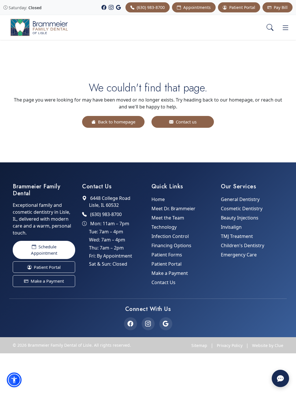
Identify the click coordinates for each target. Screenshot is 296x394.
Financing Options (171, 245)
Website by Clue (267, 345)
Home (158, 199)
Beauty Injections (239, 218)
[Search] (270, 27)
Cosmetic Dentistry (241, 208)
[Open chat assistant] (280, 378)
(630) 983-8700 (150, 7)
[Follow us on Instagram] (148, 323)
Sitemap (199, 345)
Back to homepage (116, 122)
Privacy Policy (230, 345)
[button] (14, 380)
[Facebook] (103, 7)
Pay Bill (280, 7)
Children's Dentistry (242, 245)
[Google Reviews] (118, 7)
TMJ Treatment (237, 236)
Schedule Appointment (44, 250)
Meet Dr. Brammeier (173, 208)
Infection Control (170, 236)
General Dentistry (240, 199)
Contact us (186, 122)
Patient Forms (166, 255)
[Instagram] (111, 7)
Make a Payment (46, 281)
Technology (164, 227)
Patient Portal (241, 7)
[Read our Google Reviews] (165, 323)
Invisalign (231, 227)
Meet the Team (167, 218)
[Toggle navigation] (286, 27)
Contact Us (163, 282)
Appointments (196, 7)
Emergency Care (239, 255)
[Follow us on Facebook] (130, 323)
